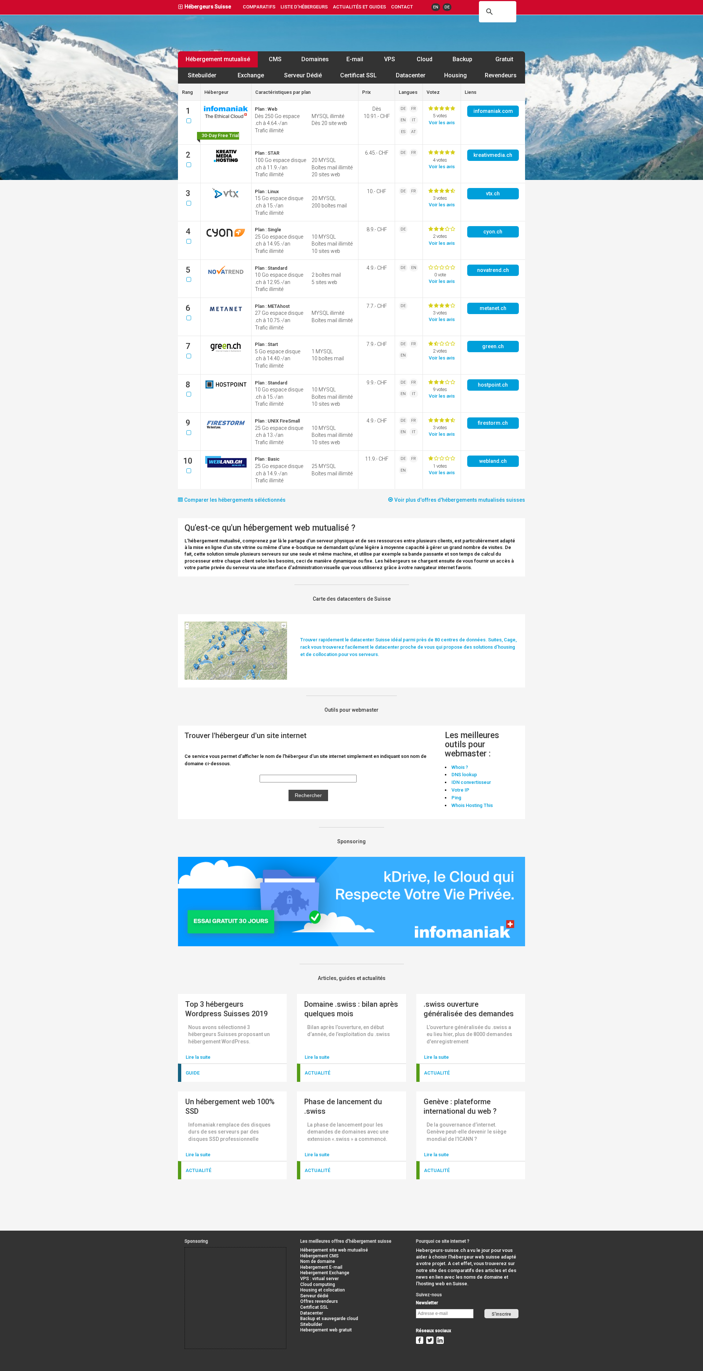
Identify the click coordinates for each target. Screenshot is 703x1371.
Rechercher (308, 795)
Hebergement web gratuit (326, 1330)
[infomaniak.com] (226, 116)
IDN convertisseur (471, 782)
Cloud (424, 59)
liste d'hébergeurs (304, 7)
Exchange (251, 75)
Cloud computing (317, 1284)
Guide (193, 1073)
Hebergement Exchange (324, 1272)
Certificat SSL (358, 75)
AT (413, 131)
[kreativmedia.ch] (226, 160)
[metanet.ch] (226, 314)
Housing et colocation (322, 1290)
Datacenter (410, 75)
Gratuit (504, 59)
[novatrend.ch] (226, 276)
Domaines (315, 59)
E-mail (354, 59)
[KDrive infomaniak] (351, 944)
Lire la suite (198, 1057)
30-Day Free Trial (220, 135)
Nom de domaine (317, 1261)
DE (447, 7)
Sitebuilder (202, 75)
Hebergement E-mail (321, 1267)
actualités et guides (359, 7)
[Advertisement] (218, 1263)
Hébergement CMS (319, 1255)
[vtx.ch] (226, 196)
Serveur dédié (314, 1295)
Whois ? (459, 767)
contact (402, 7)
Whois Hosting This (472, 805)
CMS (275, 59)
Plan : (266, 109)
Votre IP (460, 790)
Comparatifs (259, 7)
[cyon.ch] (226, 237)
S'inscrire (501, 1314)
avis (442, 122)
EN (435, 7)
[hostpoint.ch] (226, 388)
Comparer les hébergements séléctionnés (234, 500)
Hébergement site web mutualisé (334, 1250)
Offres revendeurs (319, 1301)
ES (403, 131)
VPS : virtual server (319, 1278)
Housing (455, 75)
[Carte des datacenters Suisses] (236, 678)
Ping (456, 797)
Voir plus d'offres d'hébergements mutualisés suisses (459, 500)
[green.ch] (226, 352)
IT (414, 120)
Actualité (317, 1073)
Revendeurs (501, 75)
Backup (462, 59)
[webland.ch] (226, 466)
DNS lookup (464, 774)
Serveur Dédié (303, 75)
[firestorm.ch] (226, 428)
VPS (389, 59)
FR (413, 108)
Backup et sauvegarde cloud (329, 1318)
